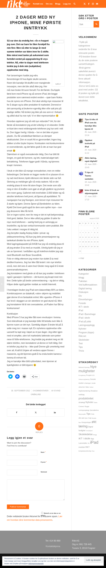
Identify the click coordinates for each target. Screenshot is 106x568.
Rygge (87, 406)
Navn (43, 452)
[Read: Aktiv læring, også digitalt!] (81, 159)
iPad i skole (84, 318)
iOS (93, 375)
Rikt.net (82, 336)
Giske (95, 402)
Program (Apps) (86, 332)
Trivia (81, 351)
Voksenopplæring (84, 379)
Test (81, 343)
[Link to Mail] (97, 4)
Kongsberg (82, 375)
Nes (80, 422)
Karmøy (87, 367)
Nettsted (44, 472)
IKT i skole (84, 307)
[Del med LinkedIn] (54, 412)
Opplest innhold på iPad (90, 143)
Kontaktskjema (53, 546)
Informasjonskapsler (36, 564)
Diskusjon (83, 292)
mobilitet (82, 447)
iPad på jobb (85, 321)
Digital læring (85, 288)
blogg (81, 277)
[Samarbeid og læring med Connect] (2, 284)
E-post (44, 462)
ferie (86, 418)
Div (80, 296)
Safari (91, 387)
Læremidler (83, 443)
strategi (82, 402)
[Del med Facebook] (16, 412)
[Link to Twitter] (85, 4)
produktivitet (86, 398)
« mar (81, 258)
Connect (81, 406)
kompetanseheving (85, 451)
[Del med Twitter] (35, 412)
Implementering (84, 391)
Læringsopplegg (87, 325)
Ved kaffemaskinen (88, 285)
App (92, 439)
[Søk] (74, 4)
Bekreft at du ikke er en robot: (51, 514)
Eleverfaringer (85, 299)
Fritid (89, 418)
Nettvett (81, 367)
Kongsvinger (86, 422)
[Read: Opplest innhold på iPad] (81, 141)
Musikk (94, 418)
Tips (81, 347)
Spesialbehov (94, 410)
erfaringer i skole (90, 383)
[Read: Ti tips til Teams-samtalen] (81, 173)
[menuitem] (24, 4)
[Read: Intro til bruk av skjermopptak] (81, 191)
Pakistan (83, 281)
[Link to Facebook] (89, 4)
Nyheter (82, 329)
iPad (81, 310)
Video (87, 387)
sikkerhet (82, 387)
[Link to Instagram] (93, 4)
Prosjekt (89, 375)
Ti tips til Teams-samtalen (89, 175)
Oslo (92, 414)
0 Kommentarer (40, 391)
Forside (82, 303)
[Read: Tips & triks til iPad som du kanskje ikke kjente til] (81, 120)
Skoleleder (84, 340)
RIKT (87, 447)
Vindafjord (89, 430)
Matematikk (82, 414)
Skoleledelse (86, 434)
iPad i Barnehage (87, 314)
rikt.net (81, 418)
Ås (88, 443)
